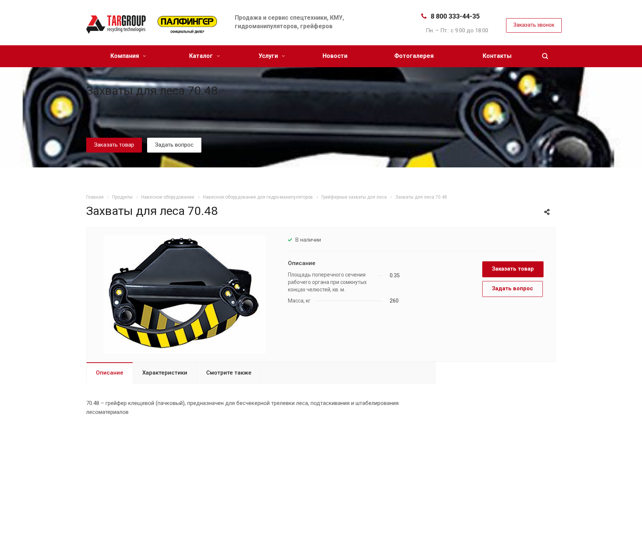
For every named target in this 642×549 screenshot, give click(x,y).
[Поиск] (545, 56)
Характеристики (164, 372)
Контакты (497, 55)
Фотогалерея (414, 55)
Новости (334, 55)
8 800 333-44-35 (455, 16)
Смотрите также (229, 372)
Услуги (269, 55)
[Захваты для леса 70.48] (184, 294)
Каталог (201, 55)
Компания (125, 55)
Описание (109, 372)
